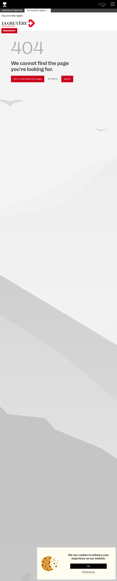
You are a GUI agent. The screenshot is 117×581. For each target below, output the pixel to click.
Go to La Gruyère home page (28, 79)
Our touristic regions (36, 10)
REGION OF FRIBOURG (12, 10)
